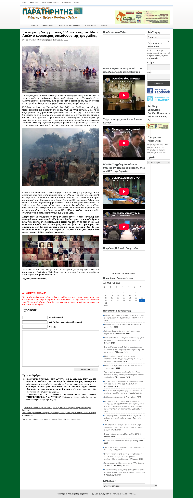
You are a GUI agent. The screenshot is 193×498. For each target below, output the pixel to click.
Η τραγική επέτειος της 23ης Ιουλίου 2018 (121, 434)
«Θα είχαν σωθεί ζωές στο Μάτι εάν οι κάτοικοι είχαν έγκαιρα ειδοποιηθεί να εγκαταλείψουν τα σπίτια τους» (61, 387)
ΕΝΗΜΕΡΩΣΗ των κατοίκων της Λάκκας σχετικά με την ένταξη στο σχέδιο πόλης (124, 316)
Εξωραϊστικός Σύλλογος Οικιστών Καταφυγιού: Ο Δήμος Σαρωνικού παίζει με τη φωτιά (124, 338)
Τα (113, 273)
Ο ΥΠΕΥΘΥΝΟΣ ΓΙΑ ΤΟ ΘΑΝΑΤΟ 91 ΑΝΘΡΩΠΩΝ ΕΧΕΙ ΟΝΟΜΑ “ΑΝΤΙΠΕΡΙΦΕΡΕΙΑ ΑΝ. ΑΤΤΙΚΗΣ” (61, 395)
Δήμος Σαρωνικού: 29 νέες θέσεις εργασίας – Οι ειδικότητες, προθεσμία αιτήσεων (124, 416)
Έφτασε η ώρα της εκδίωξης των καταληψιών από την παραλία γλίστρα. (123, 391)
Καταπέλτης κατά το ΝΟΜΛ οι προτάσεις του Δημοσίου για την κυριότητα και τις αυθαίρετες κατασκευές (124, 349)
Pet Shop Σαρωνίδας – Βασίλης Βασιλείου (121, 324)
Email (149, 72)
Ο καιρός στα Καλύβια (156, 147)
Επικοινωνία (66, 2)
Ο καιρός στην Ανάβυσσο (157, 144)
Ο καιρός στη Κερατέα (156, 152)
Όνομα (150, 62)
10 (106, 295)
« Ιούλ (105, 305)
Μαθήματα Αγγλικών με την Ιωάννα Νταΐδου (123, 365)
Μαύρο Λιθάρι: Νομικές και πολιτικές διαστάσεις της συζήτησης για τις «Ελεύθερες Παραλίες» (124, 358)
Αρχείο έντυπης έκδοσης (50, 2)
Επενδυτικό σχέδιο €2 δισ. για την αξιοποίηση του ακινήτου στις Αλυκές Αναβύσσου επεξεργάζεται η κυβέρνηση (123, 456)
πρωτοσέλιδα (119, 273)
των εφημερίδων (130, 273)
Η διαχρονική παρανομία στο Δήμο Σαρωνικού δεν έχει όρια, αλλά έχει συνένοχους (123, 382)
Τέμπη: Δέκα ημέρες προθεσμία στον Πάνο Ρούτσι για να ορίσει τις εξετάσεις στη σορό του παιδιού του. (124, 374)
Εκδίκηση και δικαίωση (113, 397)
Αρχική (24, 2)
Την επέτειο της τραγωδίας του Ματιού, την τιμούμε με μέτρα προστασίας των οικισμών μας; (123, 427)
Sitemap (76, 2)
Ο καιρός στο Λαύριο (156, 150)
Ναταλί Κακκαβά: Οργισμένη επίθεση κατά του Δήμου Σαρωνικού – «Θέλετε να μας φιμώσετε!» (124, 470)
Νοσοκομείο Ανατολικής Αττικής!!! (118, 440)
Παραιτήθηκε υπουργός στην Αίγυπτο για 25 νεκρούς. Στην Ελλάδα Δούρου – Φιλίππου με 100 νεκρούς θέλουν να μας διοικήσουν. (61, 380)
